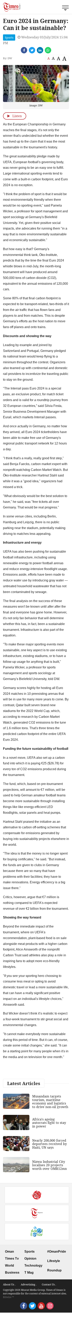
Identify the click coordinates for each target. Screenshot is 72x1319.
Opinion (30, 1258)
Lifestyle (53, 1261)
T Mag (29, 1272)
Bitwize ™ (8, 1297)
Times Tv (12, 1258)
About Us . (9, 1284)
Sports (9, 37)
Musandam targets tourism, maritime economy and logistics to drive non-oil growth (50, 1101)
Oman (9, 1251)
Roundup (54, 1270)
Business (12, 1272)
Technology (33, 1265)
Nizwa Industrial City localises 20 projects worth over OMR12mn (49, 1165)
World (9, 1265)
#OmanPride (56, 1251)
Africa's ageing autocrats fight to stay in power (49, 1122)
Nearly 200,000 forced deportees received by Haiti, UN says (49, 1144)
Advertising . (28, 1284)
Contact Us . (49, 1284)
